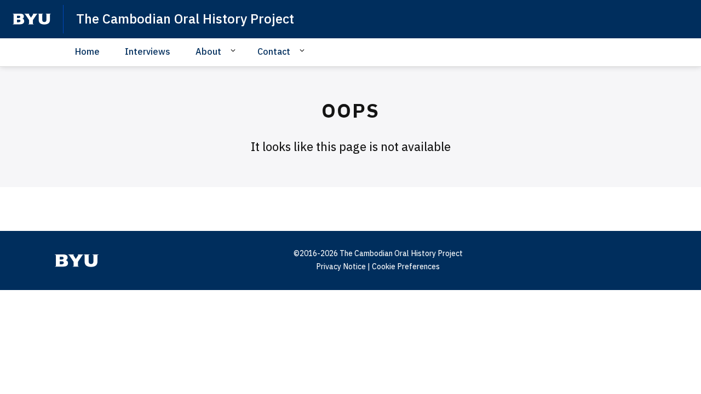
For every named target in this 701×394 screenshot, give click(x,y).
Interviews (147, 51)
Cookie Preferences (406, 266)
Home (87, 51)
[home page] (32, 19)
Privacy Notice (341, 266)
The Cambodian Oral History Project (185, 18)
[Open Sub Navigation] (235, 51)
